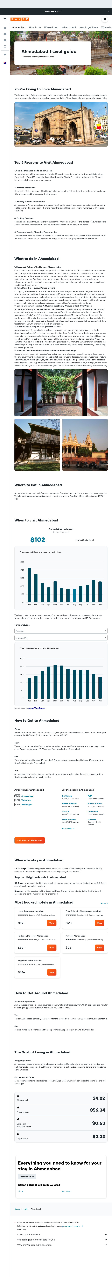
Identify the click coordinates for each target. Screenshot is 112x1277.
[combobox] (61, 630)
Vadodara (66, 1191)
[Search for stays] (5, 34)
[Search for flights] (5, 28)
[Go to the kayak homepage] (19, 19)
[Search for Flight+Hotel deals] (5, 46)
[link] (29, 840)
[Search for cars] (5, 40)
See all (104, 903)
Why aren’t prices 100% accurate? (34, 1244)
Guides (17, 1209)
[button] (109, 11)
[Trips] (5, 55)
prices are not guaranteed (72, 1226)
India (25, 1209)
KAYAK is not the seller (28, 1234)
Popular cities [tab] (27, 1176)
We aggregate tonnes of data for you (36, 1239)
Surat (21, 1191)
